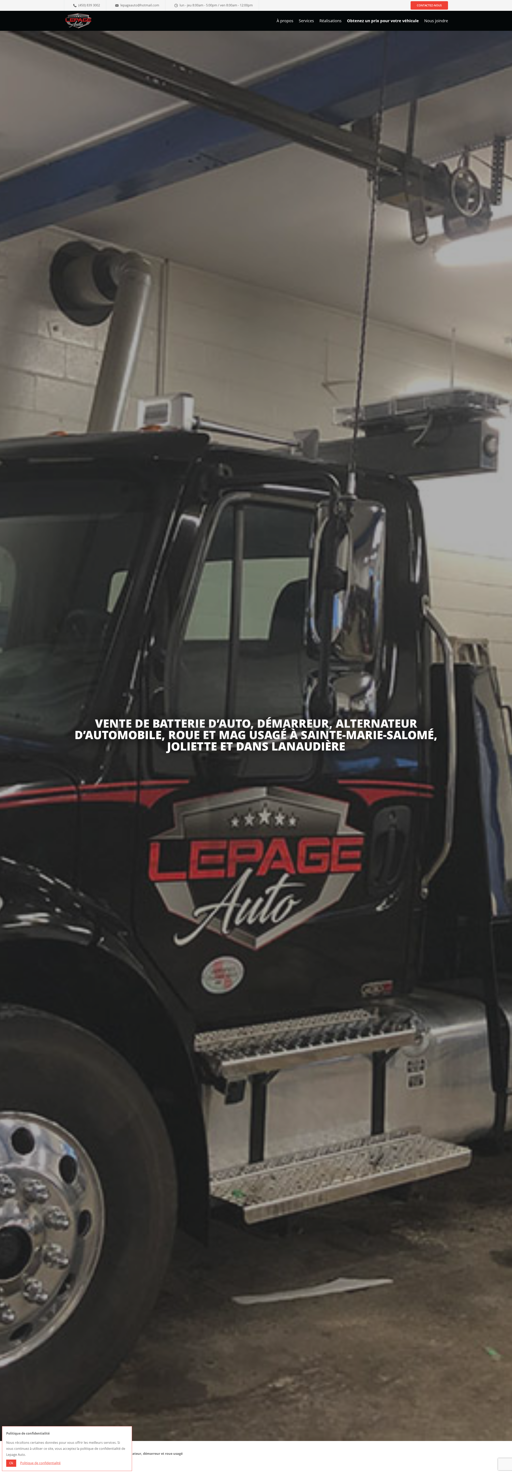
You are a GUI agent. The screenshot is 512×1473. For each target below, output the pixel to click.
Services (306, 21)
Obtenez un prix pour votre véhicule (383, 21)
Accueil (69, 1453)
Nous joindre (436, 21)
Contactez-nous (429, 5)
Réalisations (330, 21)
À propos (285, 21)
